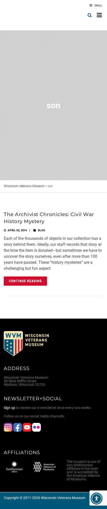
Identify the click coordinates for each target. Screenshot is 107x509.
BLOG (41, 230)
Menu (98, 5)
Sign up (9, 408)
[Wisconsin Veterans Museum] (25, 15)
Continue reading (25, 281)
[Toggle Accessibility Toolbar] (96, 498)
